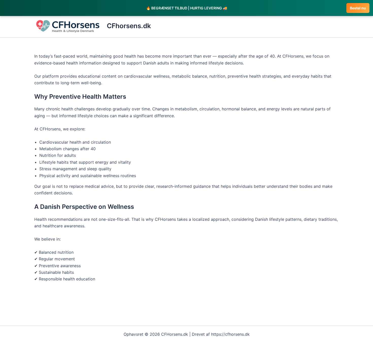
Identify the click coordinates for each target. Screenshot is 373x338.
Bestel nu (358, 8)
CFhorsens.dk (129, 26)
